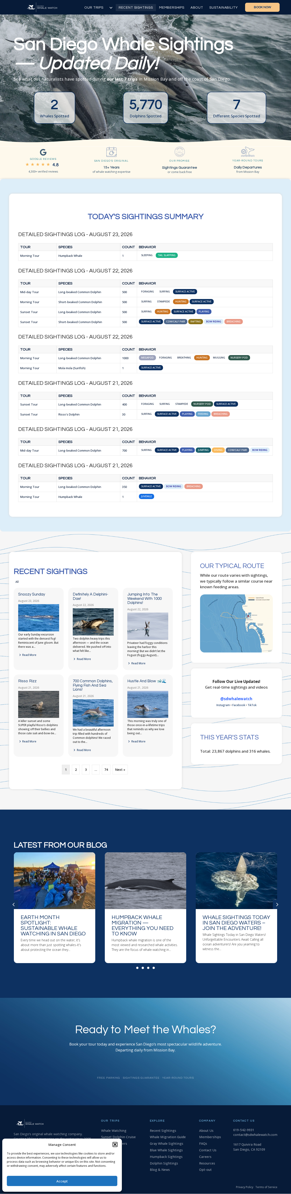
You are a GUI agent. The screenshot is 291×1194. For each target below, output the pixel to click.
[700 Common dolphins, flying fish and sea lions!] (93, 725)
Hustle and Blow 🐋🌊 (146, 681)
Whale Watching (113, 1130)
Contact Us (207, 1150)
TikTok (252, 705)
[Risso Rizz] (38, 717)
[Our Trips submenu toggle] (110, 7)
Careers (205, 1156)
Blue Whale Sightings (166, 1150)
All (17, 582)
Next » (120, 769)
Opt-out (205, 1169)
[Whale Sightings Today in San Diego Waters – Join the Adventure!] (145, 907)
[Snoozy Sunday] (38, 630)
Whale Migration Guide (168, 1137)
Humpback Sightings (166, 1156)
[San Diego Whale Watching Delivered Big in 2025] (236, 907)
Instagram (223, 705)
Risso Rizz (27, 681)
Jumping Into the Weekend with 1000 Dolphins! (144, 598)
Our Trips (93, 7)
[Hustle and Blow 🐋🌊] (147, 717)
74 (106, 769)
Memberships (171, 7)
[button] (115, 1144)
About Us (206, 1130)
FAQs (203, 1143)
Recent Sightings (136, 7)
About (197, 7)
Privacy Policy (244, 1187)
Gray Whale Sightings (166, 1143)
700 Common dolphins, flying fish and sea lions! (93, 685)
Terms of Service (266, 1187)
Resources (207, 1163)
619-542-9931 (243, 1130)
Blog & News (160, 1169)
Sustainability (223, 7)
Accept (62, 1181)
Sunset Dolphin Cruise (118, 1137)
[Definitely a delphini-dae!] (93, 634)
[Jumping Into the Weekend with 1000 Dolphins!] (147, 639)
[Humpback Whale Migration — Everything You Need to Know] (54, 907)
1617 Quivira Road (247, 1144)
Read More (29, 655)
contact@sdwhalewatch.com (255, 1134)
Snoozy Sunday (31, 594)
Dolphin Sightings (164, 1163)
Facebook (238, 705)
